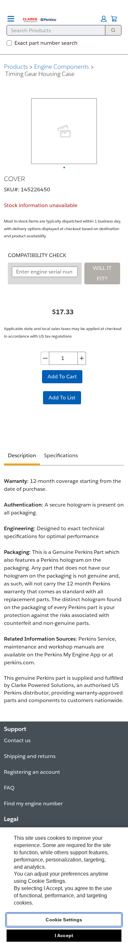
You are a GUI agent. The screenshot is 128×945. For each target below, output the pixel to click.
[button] (104, 19)
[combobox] (53, 30)
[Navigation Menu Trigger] (11, 18)
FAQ (9, 787)
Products (16, 66)
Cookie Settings (64, 919)
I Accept (64, 935)
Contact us (17, 740)
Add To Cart (62, 376)
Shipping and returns (29, 756)
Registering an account (32, 771)
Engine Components (61, 66)
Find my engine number (33, 803)
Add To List (62, 397)
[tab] (22, 456)
